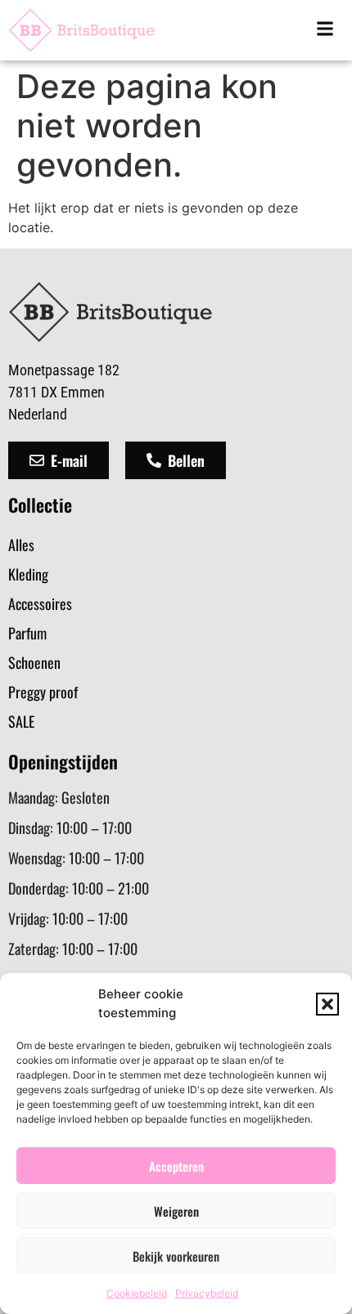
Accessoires (40, 603)
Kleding (28, 574)
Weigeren (176, 1211)
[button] (327, 1004)
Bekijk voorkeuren (176, 1256)
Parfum (27, 633)
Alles (21, 544)
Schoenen (34, 662)
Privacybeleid (206, 1293)
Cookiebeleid (136, 1293)
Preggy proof (43, 691)
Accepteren (176, 1166)
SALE (21, 721)
